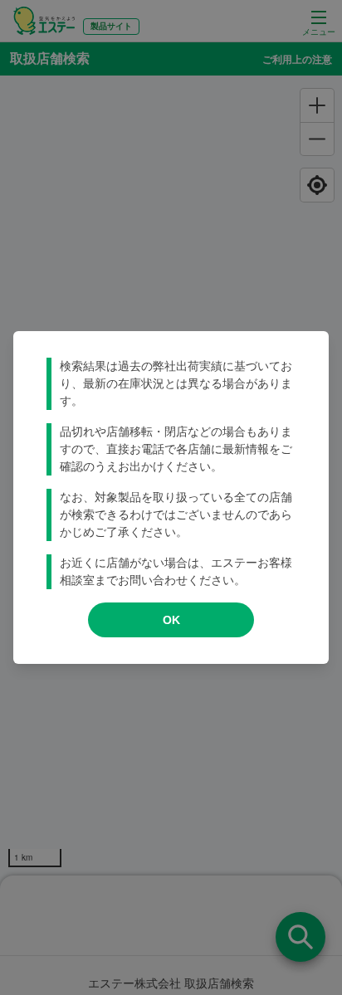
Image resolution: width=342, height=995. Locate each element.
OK (171, 620)
